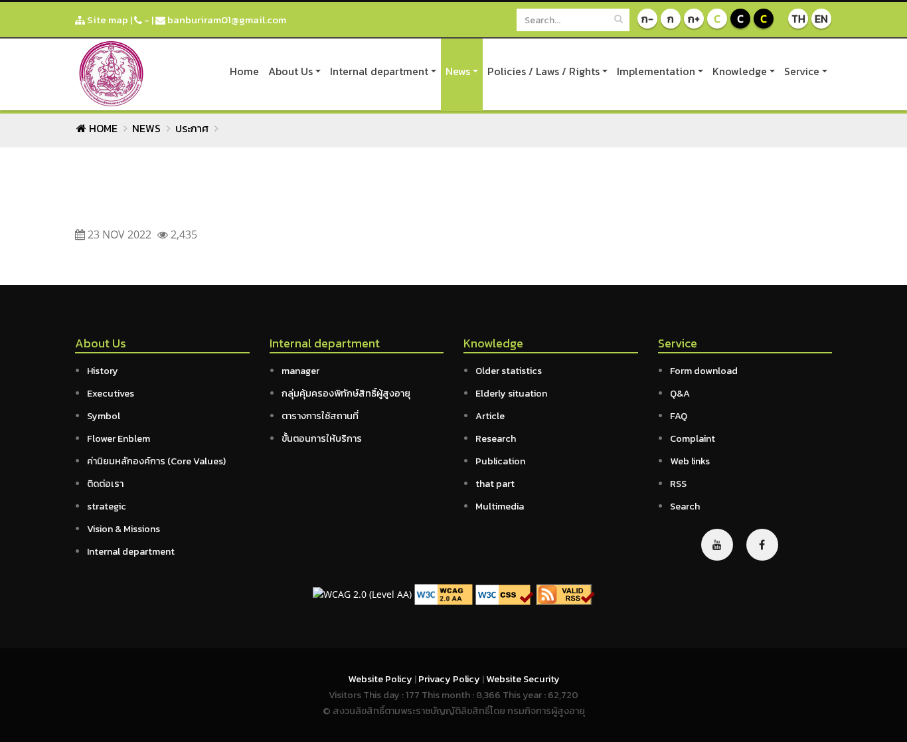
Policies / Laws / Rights (543, 71)
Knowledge (739, 71)
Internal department (379, 71)
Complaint (692, 438)
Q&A (680, 393)
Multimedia (499, 506)
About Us (290, 71)
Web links (690, 461)
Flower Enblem (118, 438)
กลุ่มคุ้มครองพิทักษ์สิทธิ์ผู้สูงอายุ (346, 393)
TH (798, 19)
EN (821, 19)
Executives (110, 393)
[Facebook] (762, 545)
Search (685, 506)
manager (300, 370)
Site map (106, 19)
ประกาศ (191, 128)
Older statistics (508, 370)
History (102, 370)
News (458, 71)
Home (244, 71)
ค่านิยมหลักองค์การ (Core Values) (156, 461)
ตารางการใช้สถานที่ (320, 416)
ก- (647, 19)
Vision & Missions (123, 528)
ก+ (694, 19)
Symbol (103, 416)
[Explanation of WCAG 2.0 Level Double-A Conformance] (443, 593)
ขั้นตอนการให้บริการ (322, 438)
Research (495, 438)
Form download (704, 370)
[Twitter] (717, 545)
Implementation (656, 71)
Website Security (523, 679)
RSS (678, 483)
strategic (106, 506)
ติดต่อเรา (105, 483)
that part (495, 483)
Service (801, 71)
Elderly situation (511, 393)
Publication (500, 461)
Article (490, 416)
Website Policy (381, 679)
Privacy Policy (450, 679)
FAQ (678, 416)
